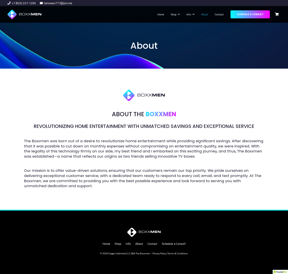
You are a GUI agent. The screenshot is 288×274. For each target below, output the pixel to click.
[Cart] (276, 14)
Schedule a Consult (174, 243)
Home (106, 243)
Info (128, 243)
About (139, 243)
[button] (179, 14)
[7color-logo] (24, 14)
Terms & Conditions (178, 253)
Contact (152, 243)
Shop (118, 243)
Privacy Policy (159, 253)
